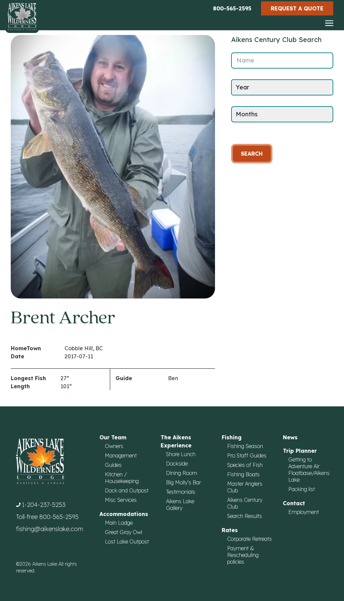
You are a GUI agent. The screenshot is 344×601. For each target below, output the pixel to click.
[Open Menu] (329, 23)
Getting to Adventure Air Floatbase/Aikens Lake (309, 469)
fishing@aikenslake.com (49, 529)
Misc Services (121, 499)
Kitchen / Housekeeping (122, 477)
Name (245, 60)
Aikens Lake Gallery (180, 504)
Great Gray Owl (123, 532)
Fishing (232, 437)
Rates (230, 530)
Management (121, 455)
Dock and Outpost (126, 490)
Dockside (177, 463)
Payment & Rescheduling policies (243, 555)
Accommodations (123, 514)
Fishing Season (245, 446)
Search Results (244, 516)
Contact (294, 503)
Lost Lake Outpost (127, 541)
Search (252, 153)
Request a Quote (297, 8)
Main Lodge (119, 522)
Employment (303, 512)
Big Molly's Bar (183, 482)
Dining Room (181, 473)
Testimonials (180, 491)
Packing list (301, 489)
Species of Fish (245, 465)
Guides (113, 465)
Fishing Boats (243, 474)
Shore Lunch (181, 454)
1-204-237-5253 (44, 505)
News (290, 437)
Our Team (112, 437)
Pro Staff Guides (246, 455)
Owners (114, 446)
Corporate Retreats (249, 538)
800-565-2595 (232, 8)
